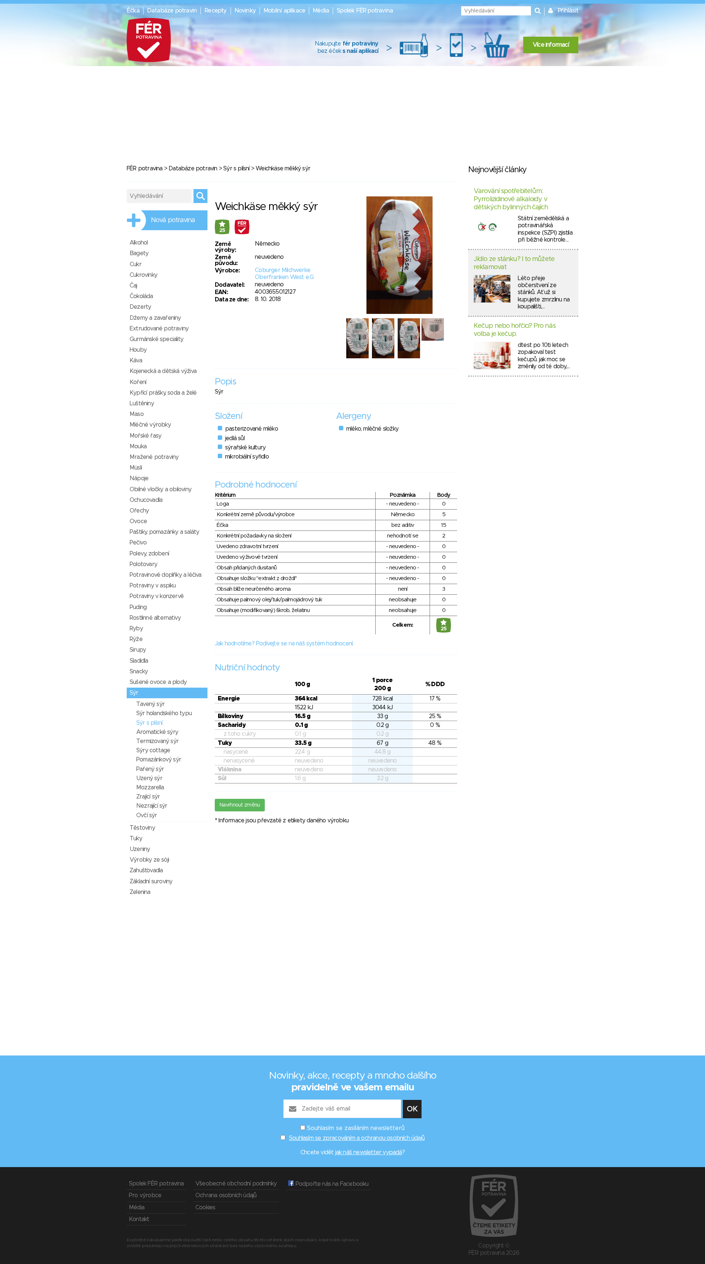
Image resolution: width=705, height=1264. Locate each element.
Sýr (134, 693)
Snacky (139, 671)
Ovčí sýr (146, 815)
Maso (137, 414)
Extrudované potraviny (159, 329)
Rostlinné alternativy (155, 618)
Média (321, 11)
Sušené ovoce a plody (158, 682)
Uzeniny (140, 849)
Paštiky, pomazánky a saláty (164, 532)
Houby (138, 350)
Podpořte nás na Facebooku (331, 1184)
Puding (138, 607)
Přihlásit (568, 11)
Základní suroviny (151, 881)
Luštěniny (142, 403)
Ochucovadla (146, 500)
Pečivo (138, 543)
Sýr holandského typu (164, 713)
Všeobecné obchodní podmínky (235, 1184)
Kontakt (139, 1219)
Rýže (136, 639)
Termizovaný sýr (157, 741)
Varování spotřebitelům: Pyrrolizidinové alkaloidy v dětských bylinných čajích (511, 199)
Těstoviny (142, 828)
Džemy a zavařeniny (155, 318)
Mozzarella (150, 787)
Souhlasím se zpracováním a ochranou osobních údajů (356, 1138)
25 (222, 230)
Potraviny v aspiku (153, 585)
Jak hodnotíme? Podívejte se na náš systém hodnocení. (284, 644)
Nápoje (139, 478)
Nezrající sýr (151, 806)
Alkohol (139, 243)
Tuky (136, 838)
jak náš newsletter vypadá (368, 1152)
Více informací (551, 45)
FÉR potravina (145, 168)
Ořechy (139, 511)
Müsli (136, 468)
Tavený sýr (150, 704)
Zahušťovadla (146, 870)
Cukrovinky (143, 275)
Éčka (133, 11)
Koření (138, 382)
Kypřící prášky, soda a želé (163, 393)
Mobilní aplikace (284, 11)
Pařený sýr (150, 769)
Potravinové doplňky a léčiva (166, 575)
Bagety (139, 253)
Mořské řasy (145, 436)
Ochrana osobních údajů (225, 1195)
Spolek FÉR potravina (365, 11)
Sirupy (138, 650)
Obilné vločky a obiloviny (160, 489)
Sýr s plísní (236, 168)
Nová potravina (173, 220)
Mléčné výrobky (150, 425)
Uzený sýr (149, 778)
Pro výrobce (145, 1195)
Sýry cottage (153, 750)
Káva (136, 360)
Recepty (216, 11)
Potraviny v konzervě (157, 596)
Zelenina (140, 892)
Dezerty (140, 307)
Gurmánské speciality (156, 339)
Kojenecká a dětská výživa (163, 371)
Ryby (136, 628)
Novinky (245, 11)
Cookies (205, 1207)
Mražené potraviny (154, 457)
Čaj (133, 286)
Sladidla (139, 661)
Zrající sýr (148, 797)
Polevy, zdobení (149, 554)
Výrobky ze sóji (149, 860)
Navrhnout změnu (240, 805)
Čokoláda (141, 296)
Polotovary (143, 564)
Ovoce (138, 521)
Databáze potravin (172, 11)
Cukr (135, 264)
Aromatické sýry (157, 732)
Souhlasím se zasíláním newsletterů (356, 1128)
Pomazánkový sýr (158, 760)
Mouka (138, 446)
